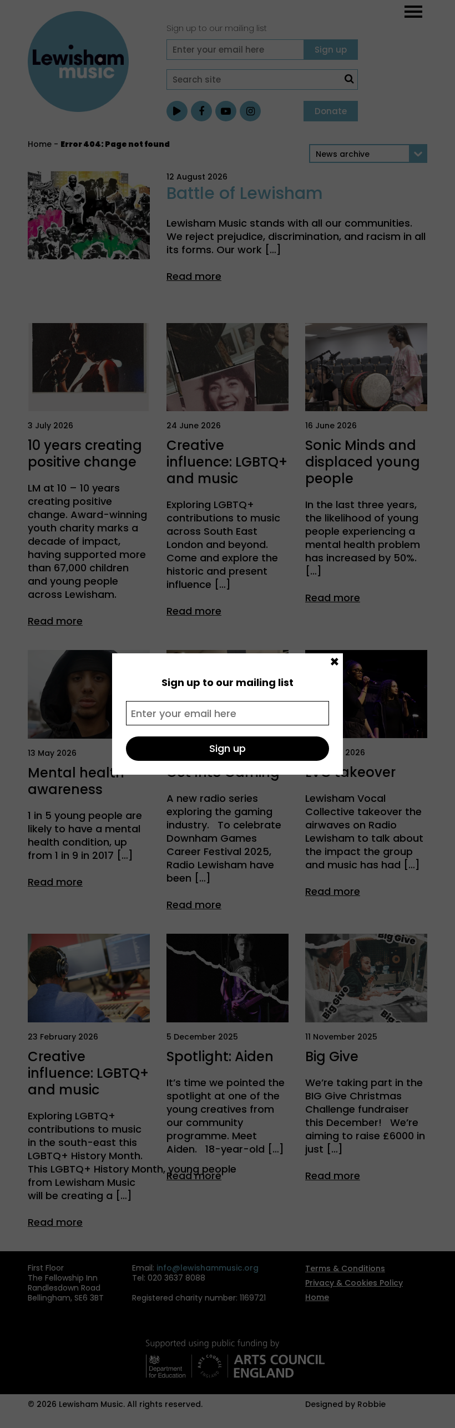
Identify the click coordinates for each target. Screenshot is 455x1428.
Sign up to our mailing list (227, 682)
